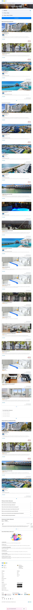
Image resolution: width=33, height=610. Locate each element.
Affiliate (3, 577)
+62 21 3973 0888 (21, 568)
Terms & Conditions (4, 587)
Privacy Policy (3, 586)
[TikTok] (12, 598)
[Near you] (30, 11)
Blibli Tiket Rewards (4, 578)
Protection (3, 579)
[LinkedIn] (6, 598)
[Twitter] (4, 598)
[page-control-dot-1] (16, 100)
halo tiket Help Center (4, 584)
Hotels (18, 573)
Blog (2, 572)
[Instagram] (10, 598)
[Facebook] (2, 598)
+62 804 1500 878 (21, 566)
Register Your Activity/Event (5, 590)
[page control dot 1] (16, 418)
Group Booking (3, 585)
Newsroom (3, 573)
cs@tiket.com (5, 567)
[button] (16, 502)
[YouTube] (8, 598)
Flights (18, 572)
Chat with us (4, 565)
